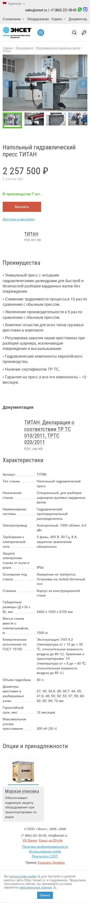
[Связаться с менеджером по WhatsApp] (80, 10)
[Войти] (84, 32)
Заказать (21, 206)
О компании (12, 19)
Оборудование (38, 19)
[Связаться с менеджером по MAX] (85, 10)
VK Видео (30, 840)
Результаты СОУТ (45, 856)
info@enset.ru (57, 835)
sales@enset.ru (36, 10)
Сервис (56, 19)
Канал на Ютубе (51, 840)
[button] (83, 83)
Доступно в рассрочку (19, 219)
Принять (45, 895)
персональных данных (35, 887)
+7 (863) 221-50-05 (63, 10)
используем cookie (23, 876)
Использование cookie (45, 851)
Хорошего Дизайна (51, 862)
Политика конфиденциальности (45, 846)
